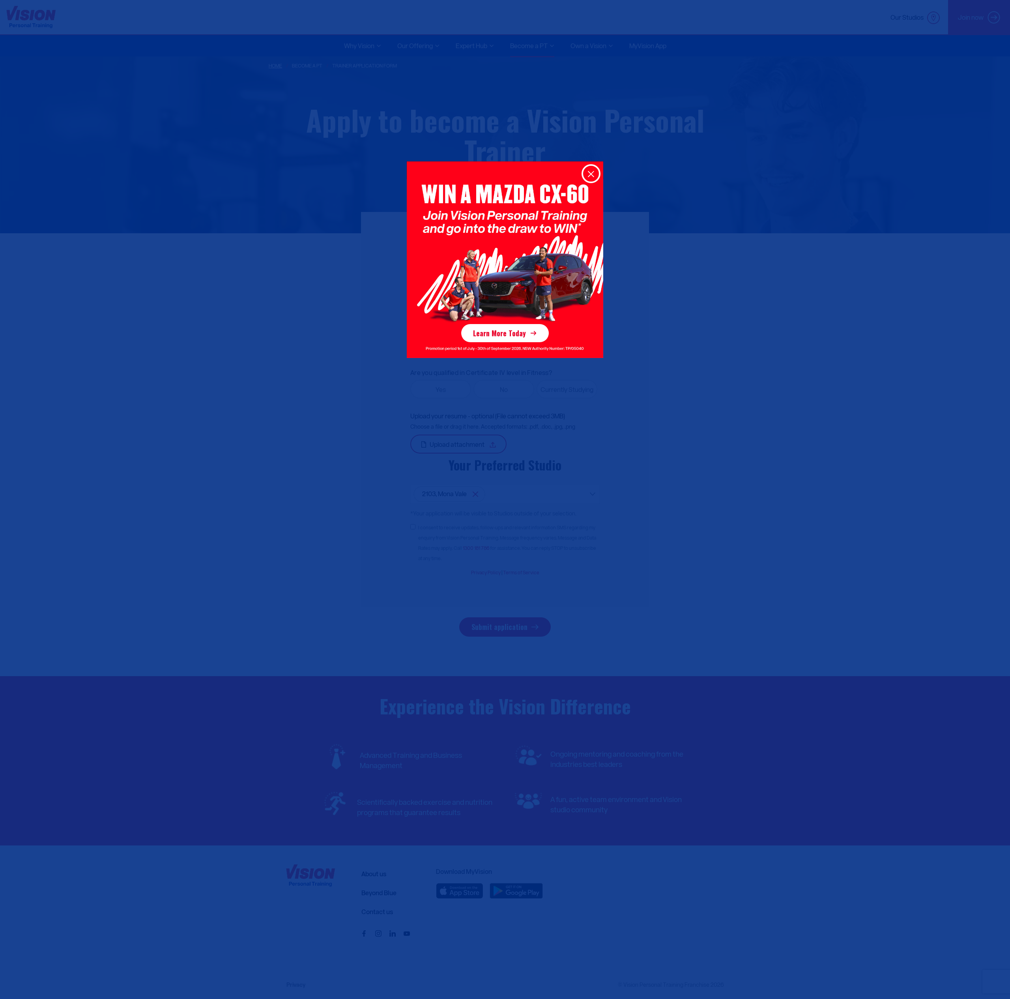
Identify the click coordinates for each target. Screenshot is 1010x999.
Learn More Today (499, 333)
